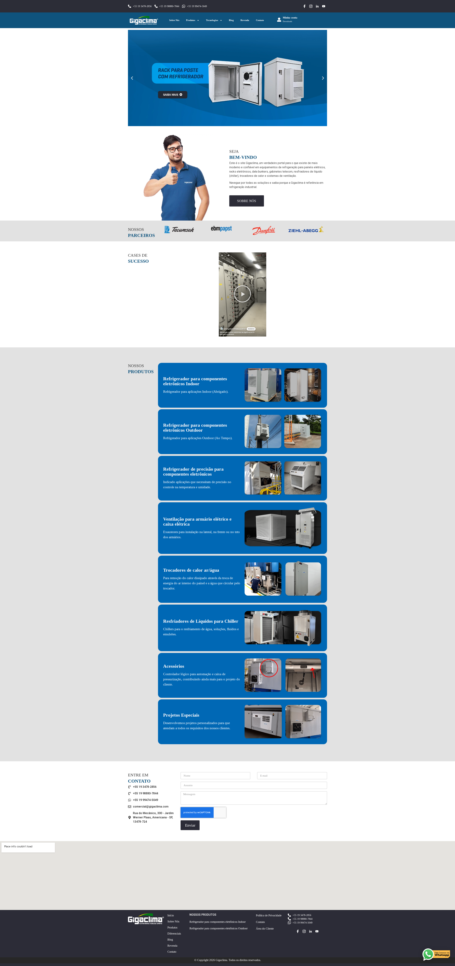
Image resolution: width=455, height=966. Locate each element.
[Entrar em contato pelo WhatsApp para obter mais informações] (227, 78)
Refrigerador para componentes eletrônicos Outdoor (195, 428)
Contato (260, 20)
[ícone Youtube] (323, 6)
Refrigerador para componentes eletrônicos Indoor (195, 381)
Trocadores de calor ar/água (191, 570)
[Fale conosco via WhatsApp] (436, 955)
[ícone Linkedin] (317, 6)
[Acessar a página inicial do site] (144, 20)
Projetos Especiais (181, 715)
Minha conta (290, 17)
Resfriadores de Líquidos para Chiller (200, 621)
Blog (231, 20)
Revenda (244, 20)
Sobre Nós (174, 20)
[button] (132, 78)
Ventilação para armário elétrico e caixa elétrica (197, 522)
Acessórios (173, 666)
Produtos (190, 20)
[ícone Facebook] (304, 6)
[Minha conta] (279, 20)
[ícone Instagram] (311, 6)
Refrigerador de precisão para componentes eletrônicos (193, 472)
